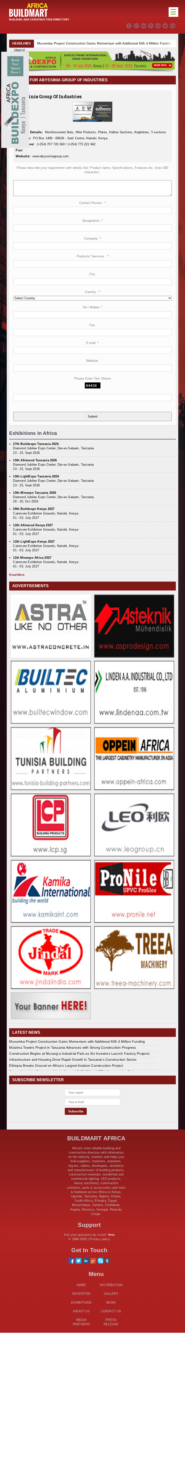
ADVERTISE (81, 1293)
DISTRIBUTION (111, 1285)
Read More (17, 575)
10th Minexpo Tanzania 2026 (34, 493)
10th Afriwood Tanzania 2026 (35, 460)
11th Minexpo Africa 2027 (32, 557)
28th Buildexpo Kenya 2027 (33, 509)
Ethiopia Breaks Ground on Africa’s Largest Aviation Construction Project (66, 1065)
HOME (81, 1285)
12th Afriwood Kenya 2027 (33, 525)
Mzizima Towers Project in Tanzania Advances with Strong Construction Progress (72, 1047)
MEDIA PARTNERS (81, 1322)
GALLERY (111, 1293)
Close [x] (19, 49)
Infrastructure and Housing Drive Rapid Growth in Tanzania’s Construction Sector (73, 1059)
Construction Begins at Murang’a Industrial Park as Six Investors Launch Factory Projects (79, 1053)
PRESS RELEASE (111, 1322)
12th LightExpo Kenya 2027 (34, 541)
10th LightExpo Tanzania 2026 (36, 476)
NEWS (111, 1302)
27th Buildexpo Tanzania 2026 (36, 444)
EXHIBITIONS (81, 1302)
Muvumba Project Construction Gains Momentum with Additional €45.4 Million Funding (105, 43)
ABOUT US (81, 1311)
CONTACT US (111, 1311)
